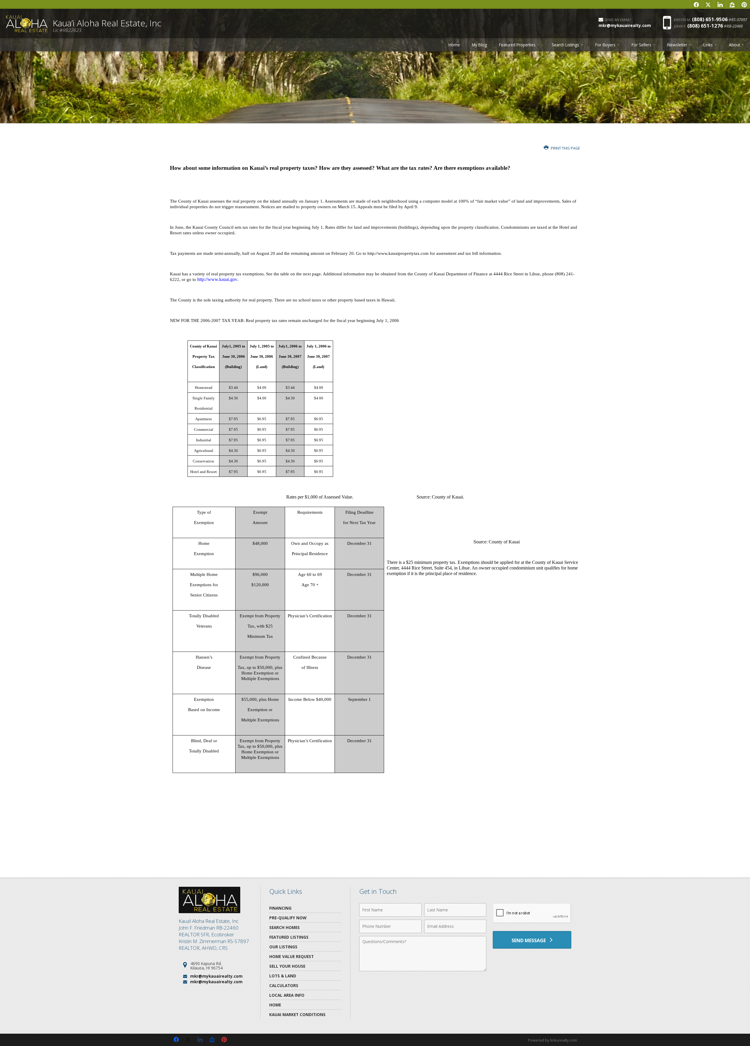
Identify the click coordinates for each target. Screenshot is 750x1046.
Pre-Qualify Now (287, 917)
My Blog (479, 45)
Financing (280, 908)
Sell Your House (287, 966)
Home (454, 45)
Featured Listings (288, 937)
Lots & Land (282, 976)
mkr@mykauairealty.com (216, 976)
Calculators (283, 985)
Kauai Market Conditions (297, 1014)
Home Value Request (291, 956)
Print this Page (565, 148)
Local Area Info (286, 995)
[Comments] (422, 969)
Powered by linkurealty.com (552, 1040)
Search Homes (284, 927)
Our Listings (283, 947)
